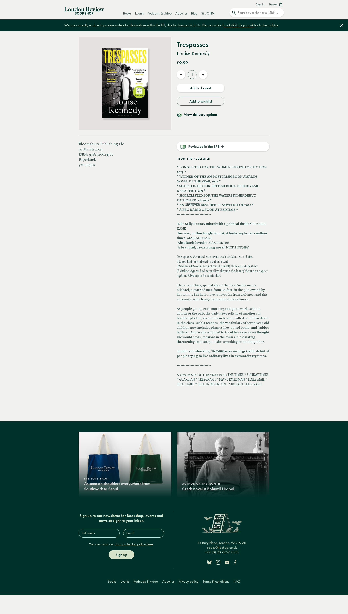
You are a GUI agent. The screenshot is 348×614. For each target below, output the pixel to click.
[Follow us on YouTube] (227, 562)
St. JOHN (208, 13)
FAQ (236, 581)
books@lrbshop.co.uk (238, 25)
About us (181, 13)
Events (139, 13)
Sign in (260, 4)
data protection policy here (134, 544)
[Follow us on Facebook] (235, 562)
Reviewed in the (203, 146)
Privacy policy (188, 581)
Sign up (121, 554)
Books (127, 13)
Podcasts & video (159, 13)
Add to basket (200, 88)
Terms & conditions (216, 581)
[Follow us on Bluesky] (209, 562)
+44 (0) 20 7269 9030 (222, 552)
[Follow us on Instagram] (218, 562)
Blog (194, 13)
